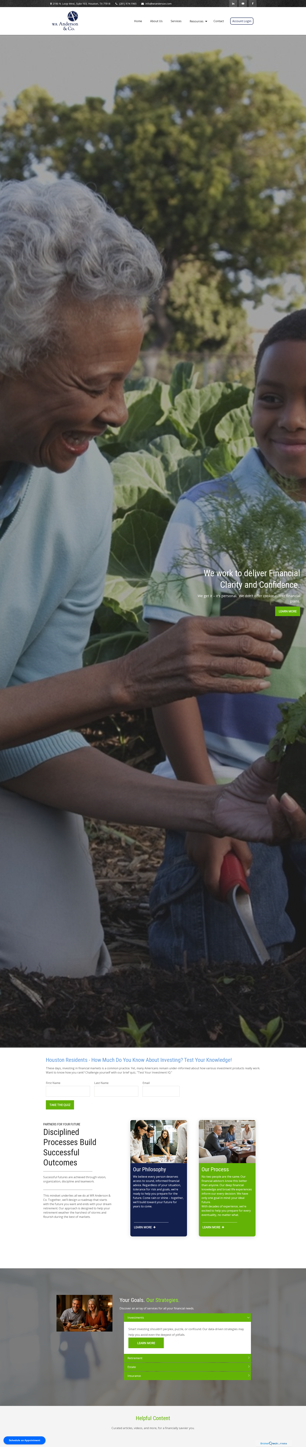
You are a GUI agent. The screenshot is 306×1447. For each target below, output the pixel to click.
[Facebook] (253, 3)
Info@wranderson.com (158, 3)
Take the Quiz (59, 1105)
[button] (138, 21)
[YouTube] (243, 3)
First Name (53, 1083)
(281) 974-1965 (128, 3)
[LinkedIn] (233, 3)
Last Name (101, 1083)
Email (146, 1083)
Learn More (146, 1343)
